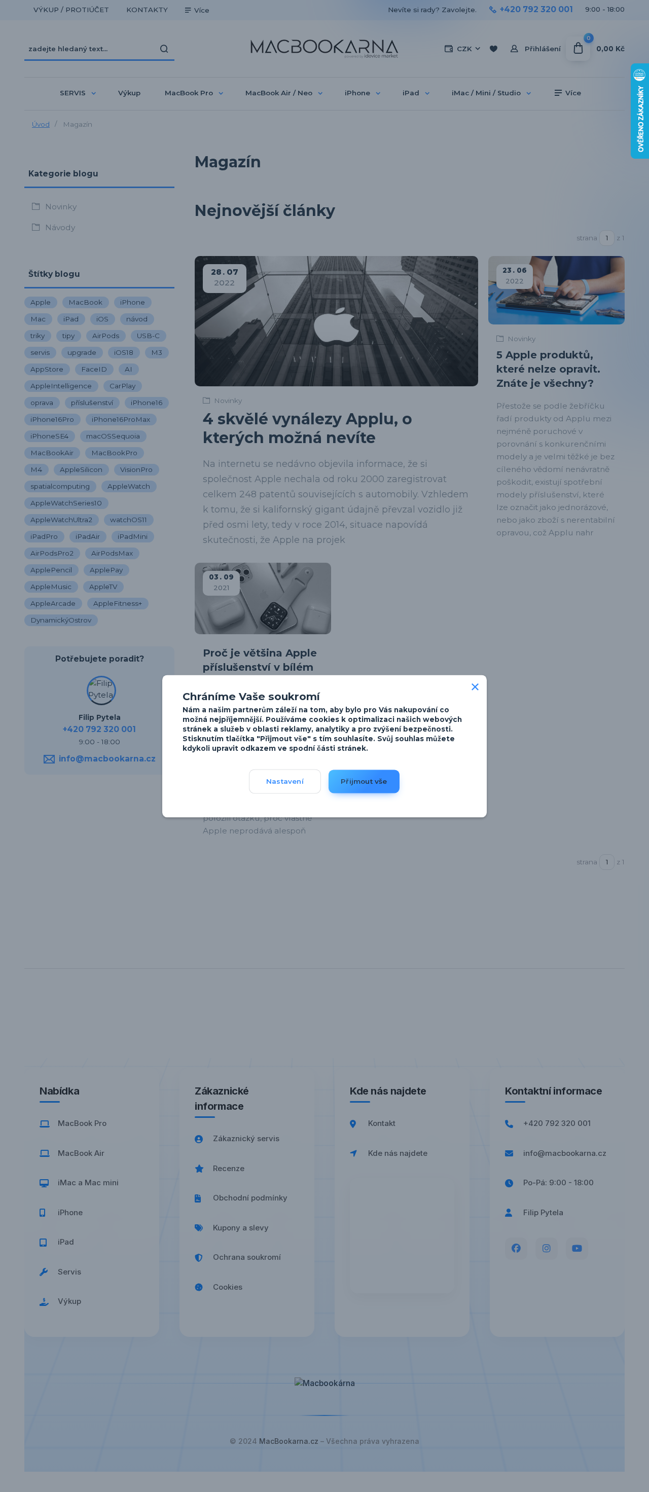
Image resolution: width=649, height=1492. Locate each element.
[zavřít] (475, 685)
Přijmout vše (364, 781)
